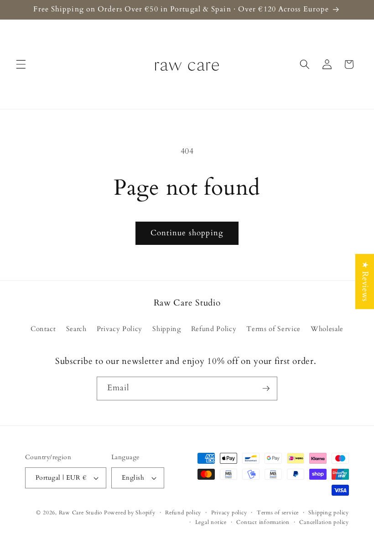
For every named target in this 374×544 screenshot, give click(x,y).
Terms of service (278, 512)
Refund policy (183, 512)
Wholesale (327, 329)
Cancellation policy (324, 522)
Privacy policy (229, 512)
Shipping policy (328, 512)
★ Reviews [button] (365, 281)
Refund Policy (214, 329)
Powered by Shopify (130, 512)
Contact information (263, 522)
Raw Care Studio (81, 512)
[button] (21, 64)
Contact (43, 329)
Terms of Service (273, 329)
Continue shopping (187, 233)
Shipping (166, 329)
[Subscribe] (266, 388)
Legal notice (211, 522)
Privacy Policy (119, 329)
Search (76, 329)
